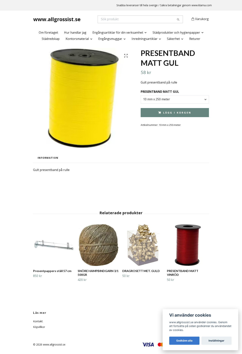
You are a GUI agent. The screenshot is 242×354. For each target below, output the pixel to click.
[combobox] (175, 99)
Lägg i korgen (177, 112)
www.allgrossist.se (57, 19)
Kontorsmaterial (77, 39)
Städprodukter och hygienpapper (176, 32)
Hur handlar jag (75, 32)
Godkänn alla (184, 340)
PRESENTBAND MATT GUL (160, 92)
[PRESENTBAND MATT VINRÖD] (188, 245)
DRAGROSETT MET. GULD (141, 271)
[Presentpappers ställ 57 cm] (54, 245)
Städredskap (51, 39)
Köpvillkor (39, 327)
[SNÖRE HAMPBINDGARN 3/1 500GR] (98, 245)
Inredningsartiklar (144, 39)
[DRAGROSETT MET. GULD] (143, 245)
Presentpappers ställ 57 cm (52, 271)
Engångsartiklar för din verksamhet (117, 32)
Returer (194, 39)
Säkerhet (173, 39)
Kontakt (38, 321)
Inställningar (216, 340)
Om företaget (48, 32)
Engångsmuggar (110, 39)
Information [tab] (48, 157)
